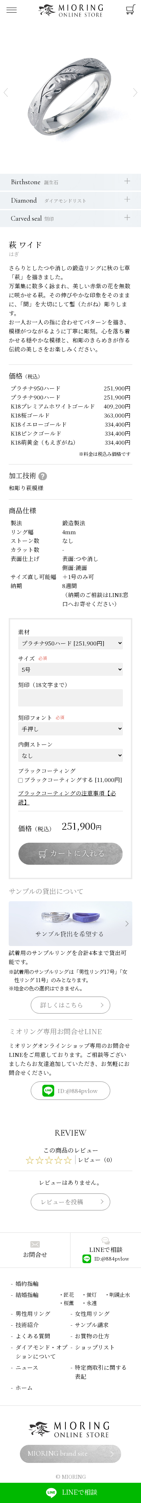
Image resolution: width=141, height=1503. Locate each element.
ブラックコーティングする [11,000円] (73, 779)
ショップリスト (95, 1347)
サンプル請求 (92, 1325)
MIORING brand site (57, 1453)
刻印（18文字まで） (44, 684)
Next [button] (135, 92)
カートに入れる (70, 854)
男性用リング (33, 1313)
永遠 (91, 1303)
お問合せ (35, 1254)
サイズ (26, 658)
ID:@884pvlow (77, 1090)
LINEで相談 (79, 1491)
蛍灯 (91, 1294)
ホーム (24, 1387)
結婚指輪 (27, 1295)
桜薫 (69, 1303)
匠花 (69, 1294)
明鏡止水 (120, 1294)
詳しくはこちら (61, 1005)
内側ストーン (35, 744)
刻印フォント (35, 717)
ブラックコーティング (47, 770)
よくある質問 (33, 1336)
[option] (70, 92)
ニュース (27, 1367)
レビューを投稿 (61, 1201)
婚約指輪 (27, 1283)
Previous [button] (6, 92)
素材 (24, 632)
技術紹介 (27, 1325)
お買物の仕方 (92, 1336)
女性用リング (92, 1313)
